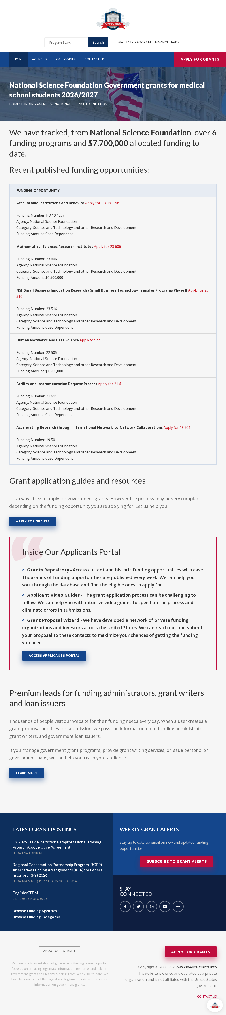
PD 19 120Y (55, 215)
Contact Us (95, 59)
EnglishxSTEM (25, 892)
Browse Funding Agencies (35, 910)
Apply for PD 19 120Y (102, 202)
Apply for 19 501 (177, 427)
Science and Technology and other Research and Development (84, 227)
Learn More (27, 773)
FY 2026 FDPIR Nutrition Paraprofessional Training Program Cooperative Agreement (57, 844)
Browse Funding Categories (37, 917)
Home (18, 59)
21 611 (51, 396)
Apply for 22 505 (93, 340)
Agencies (39, 59)
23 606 (51, 259)
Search (98, 42)
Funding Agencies (36, 104)
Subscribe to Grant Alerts (177, 861)
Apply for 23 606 (107, 246)
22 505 (51, 352)
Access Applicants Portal (54, 655)
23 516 (51, 308)
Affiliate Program (134, 42)
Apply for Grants (200, 59)
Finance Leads (167, 42)
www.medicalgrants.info (197, 967)
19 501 (51, 439)
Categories (66, 59)
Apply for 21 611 (111, 383)
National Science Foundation (81, 104)
